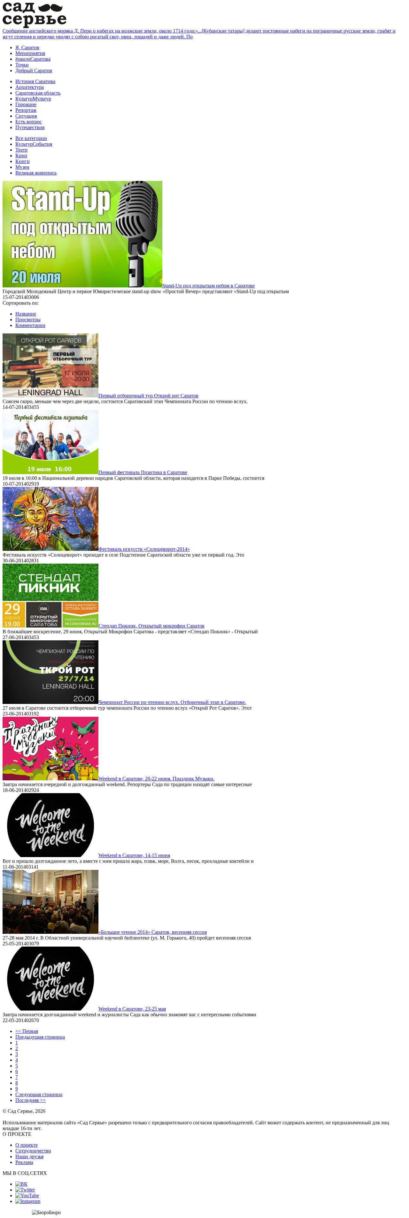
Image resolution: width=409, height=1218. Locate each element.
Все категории (31, 138)
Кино (21, 155)
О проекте (26, 1145)
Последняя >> (30, 1100)
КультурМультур (33, 98)
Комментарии (30, 325)
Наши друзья (29, 1156)
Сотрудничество (33, 1150)
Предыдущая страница (40, 1037)
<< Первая (26, 1031)
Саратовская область (37, 93)
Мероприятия (30, 53)
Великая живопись (36, 173)
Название (25, 313)
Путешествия (29, 127)
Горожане (25, 104)
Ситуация (26, 116)
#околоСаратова (32, 59)
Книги (22, 161)
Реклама (24, 1162)
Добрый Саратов (33, 70)
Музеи (22, 167)
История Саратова (35, 81)
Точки (22, 64)
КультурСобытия (33, 144)
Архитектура (29, 87)
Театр (21, 149)
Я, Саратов (27, 47)
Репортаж (25, 110)
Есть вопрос (28, 121)
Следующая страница (38, 1094)
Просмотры (28, 319)
